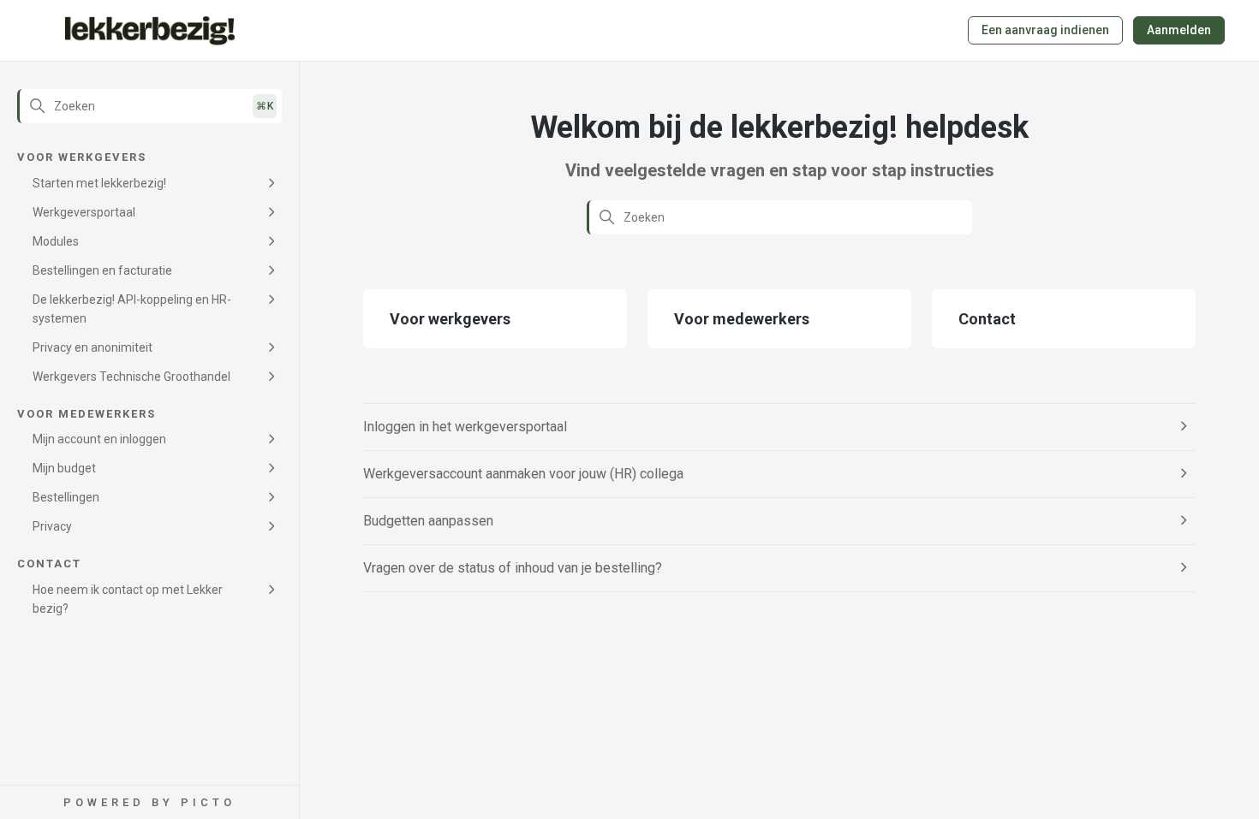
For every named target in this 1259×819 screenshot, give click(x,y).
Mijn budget (64, 468)
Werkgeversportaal (84, 212)
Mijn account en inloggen (99, 439)
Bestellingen (66, 497)
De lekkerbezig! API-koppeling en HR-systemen (132, 309)
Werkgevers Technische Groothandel (131, 376)
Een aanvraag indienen (1045, 30)
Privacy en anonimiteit (92, 347)
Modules (56, 241)
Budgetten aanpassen (428, 521)
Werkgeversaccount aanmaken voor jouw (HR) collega (523, 474)
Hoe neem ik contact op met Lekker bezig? (128, 599)
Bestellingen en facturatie (102, 270)
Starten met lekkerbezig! (99, 183)
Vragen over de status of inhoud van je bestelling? (512, 568)
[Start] (150, 30)
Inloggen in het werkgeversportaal (465, 426)
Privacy (52, 526)
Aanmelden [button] (1179, 30)
